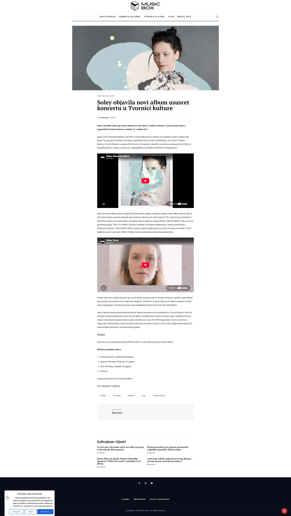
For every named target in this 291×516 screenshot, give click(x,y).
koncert (103, 395)
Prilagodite (16, 512)
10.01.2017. (152, 453)
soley (144, 395)
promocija (131, 395)
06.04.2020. (152, 464)
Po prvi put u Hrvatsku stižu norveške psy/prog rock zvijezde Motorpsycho (120, 448)
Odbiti (30, 512)
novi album (117, 395)
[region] (30, 503)
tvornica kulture (159, 395)
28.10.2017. (102, 453)
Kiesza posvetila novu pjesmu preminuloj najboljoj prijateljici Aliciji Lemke (167, 448)
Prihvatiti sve (45, 512)
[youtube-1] (152, 483)
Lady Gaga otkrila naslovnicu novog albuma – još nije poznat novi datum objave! (169, 459)
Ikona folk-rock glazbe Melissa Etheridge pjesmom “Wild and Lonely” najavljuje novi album (119, 461)
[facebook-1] (139, 483)
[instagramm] (146, 483)
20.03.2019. (102, 467)
